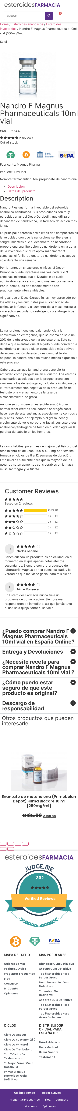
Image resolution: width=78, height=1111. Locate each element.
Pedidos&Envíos (15, 969)
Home (4, 24)
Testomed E (47, 1057)
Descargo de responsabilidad (23, 706)
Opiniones (11, 993)
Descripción (16, 186)
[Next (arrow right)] (10, 849)
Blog (7, 979)
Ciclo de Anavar (15, 1035)
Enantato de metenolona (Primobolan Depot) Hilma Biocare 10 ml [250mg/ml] (39, 801)
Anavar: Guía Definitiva (55, 969)
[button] (70, 15)
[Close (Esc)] (3, 844)
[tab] (43, 186)
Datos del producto (22, 191)
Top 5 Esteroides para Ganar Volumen (54, 1015)
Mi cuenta (11, 988)
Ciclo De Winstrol (16, 1044)
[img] (26, 546)
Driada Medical (49, 1042)
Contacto (11, 983)
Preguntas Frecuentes (19, 974)
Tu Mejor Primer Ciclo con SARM (18, 1065)
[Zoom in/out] (25, 844)
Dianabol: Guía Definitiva (56, 964)
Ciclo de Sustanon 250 (19, 1040)
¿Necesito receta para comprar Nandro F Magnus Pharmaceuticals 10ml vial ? (38, 667)
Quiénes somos (15, 964)
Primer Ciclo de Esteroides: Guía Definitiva (15, 1075)
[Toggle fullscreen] (18, 844)
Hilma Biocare (48, 1052)
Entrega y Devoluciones (32, 651)
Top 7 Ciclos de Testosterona (14, 1056)
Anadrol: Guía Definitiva (55, 1000)
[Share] (10, 844)
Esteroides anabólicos (27, 24)
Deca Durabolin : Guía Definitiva (54, 984)
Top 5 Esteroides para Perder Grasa (54, 975)
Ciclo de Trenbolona (18, 1049)
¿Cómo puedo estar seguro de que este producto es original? (29, 687)
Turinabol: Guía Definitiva (49, 993)
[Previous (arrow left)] (3, 849)
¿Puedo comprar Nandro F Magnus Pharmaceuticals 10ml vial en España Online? (38, 636)
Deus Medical (48, 1047)
